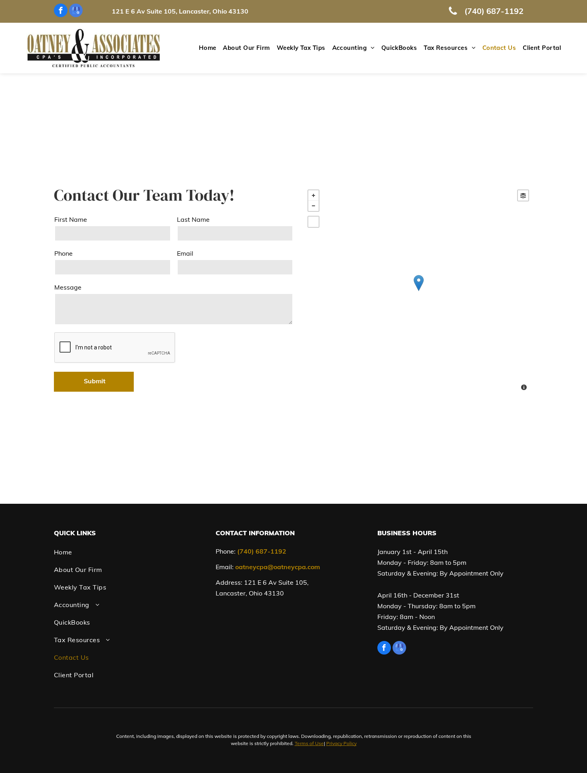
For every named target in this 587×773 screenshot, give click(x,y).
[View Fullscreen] (313, 222)
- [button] (313, 206)
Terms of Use (309, 743)
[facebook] (60, 11)
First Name (70, 219)
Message (67, 287)
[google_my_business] (76, 11)
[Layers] (523, 195)
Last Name (193, 219)
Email (185, 253)
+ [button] (313, 195)
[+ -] (418, 290)
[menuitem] (204, 48)
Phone (63, 253)
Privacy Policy (341, 743)
